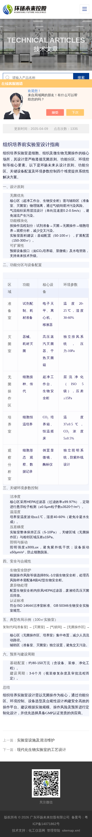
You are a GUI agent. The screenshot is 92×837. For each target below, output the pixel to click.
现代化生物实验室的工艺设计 (41, 750)
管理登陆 (53, 830)
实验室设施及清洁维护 (36, 740)
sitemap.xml (71, 830)
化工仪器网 (37, 830)
